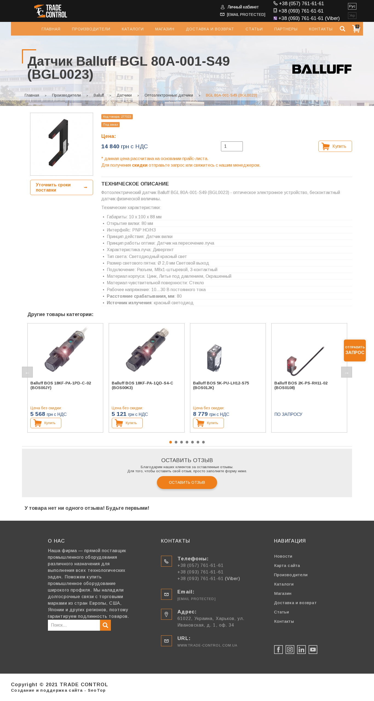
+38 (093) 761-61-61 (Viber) (309, 18)
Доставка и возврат (210, 29)
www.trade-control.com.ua (207, 645)
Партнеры (286, 29)
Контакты (321, 29)
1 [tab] (170, 442)
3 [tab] (181, 442)
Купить (339, 146)
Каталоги (133, 29)
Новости (283, 556)
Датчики (124, 95)
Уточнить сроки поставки (53, 187)
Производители (91, 29)
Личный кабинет (243, 7)
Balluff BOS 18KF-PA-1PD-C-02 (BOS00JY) (60, 385)
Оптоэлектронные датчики (169, 95)
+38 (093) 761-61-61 (301, 11)
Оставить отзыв (187, 482)
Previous (27, 372)
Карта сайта (287, 565)
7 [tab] (203, 442)
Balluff (99, 95)
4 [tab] (187, 442)
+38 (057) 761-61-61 (301, 3)
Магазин (164, 29)
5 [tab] (192, 442)
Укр (352, 15)
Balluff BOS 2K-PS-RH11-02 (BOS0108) (300, 385)
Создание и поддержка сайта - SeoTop (58, 690)
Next (346, 372)
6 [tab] (198, 442)
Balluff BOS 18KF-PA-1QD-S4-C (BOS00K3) (142, 385)
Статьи (254, 29)
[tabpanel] (65, 377)
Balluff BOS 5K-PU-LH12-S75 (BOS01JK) (221, 385)
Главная (51, 29)
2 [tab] (176, 442)
